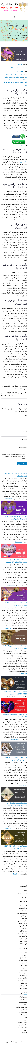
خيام (25, 1030)
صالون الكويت (23, 960)
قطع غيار (24, 1032)
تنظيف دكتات (23, 970)
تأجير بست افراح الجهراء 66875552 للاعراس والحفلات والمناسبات (16, 518)
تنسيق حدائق (23, 985)
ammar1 (20, 64)
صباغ (25, 1020)
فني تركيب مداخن (21, 1007)
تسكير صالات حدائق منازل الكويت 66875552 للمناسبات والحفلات (17, 804)
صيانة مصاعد (23, 941)
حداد (25, 1004)
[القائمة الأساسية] (14, 17)
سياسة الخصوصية (21, 893)
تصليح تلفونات (23, 1002)
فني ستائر (24, 983)
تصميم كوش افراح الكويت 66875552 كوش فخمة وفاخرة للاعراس (15, 847)
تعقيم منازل (23, 965)
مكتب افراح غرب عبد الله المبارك (13, 82)
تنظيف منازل (23, 952)
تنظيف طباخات (22, 973)
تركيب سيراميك (22, 933)
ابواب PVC (23, 944)
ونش (25, 1017)
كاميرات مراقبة (22, 926)
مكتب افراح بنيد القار (19, 145)
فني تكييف (24, 963)
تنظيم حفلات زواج (18, 77)
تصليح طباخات (23, 975)
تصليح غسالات (23, 997)
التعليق (25, 415)
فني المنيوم (23, 1010)
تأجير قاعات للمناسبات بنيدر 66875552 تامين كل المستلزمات (15, 604)
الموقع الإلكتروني (23, 447)
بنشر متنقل (23, 910)
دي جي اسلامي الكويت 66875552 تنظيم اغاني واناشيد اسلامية (15, 715)
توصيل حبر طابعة (22, 1027)
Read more (9, 499)
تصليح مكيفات (23, 1015)
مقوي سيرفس (22, 921)
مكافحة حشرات (22, 913)
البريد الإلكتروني (23, 439)
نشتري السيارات (22, 968)
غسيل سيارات (23, 1012)
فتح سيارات (23, 931)
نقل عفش (24, 928)
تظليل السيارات (22, 978)
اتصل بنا (24, 890)
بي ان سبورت (23, 908)
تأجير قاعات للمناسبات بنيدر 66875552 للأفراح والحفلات (15, 475)
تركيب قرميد (23, 1025)
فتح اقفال (24, 916)
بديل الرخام (23, 988)
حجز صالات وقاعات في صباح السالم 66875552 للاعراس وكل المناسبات (16, 561)
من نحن (24, 897)
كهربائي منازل (23, 923)
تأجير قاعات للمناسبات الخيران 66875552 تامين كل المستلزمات (14, 647)
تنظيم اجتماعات (18, 74)
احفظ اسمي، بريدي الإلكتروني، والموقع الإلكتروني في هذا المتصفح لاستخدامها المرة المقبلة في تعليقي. (13, 456)
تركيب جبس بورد (22, 980)
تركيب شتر (23, 938)
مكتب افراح (19, 71)
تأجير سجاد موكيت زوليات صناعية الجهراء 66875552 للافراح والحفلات (15, 693)
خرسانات (24, 955)
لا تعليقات (24, 85)
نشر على (19, 67)
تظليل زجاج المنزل (21, 1022)
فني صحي (24, 918)
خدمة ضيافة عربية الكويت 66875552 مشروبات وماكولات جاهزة (16, 758)
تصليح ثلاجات (23, 999)
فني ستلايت (23, 905)
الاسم (25, 432)
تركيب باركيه (23, 936)
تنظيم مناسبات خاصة (18, 79)
